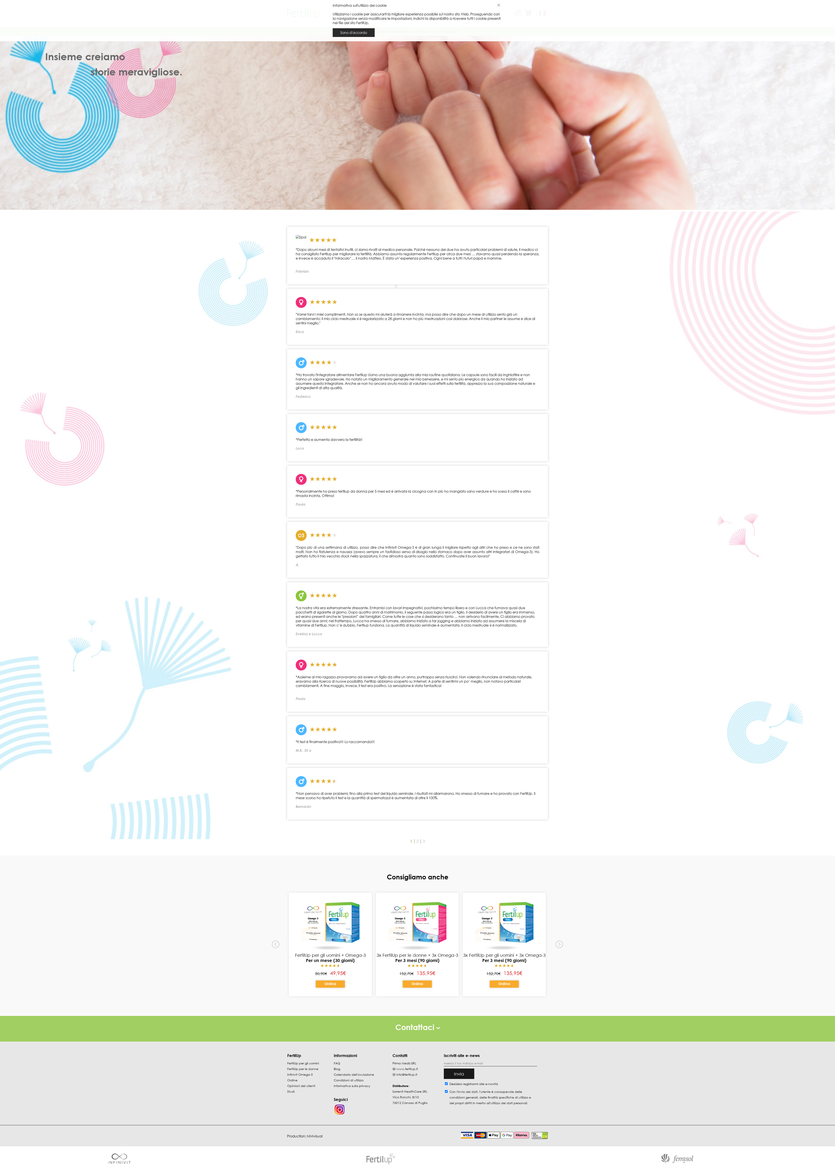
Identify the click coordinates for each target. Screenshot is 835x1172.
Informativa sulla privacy (352, 1086)
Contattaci (415, 1027)
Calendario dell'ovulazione (354, 1074)
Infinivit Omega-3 (300, 1074)
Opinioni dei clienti (301, 1086)
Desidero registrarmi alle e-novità (473, 1084)
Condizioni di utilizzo (349, 1080)
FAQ (337, 1063)
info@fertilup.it (406, 1074)
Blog (337, 1069)
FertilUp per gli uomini (303, 1063)
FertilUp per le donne (302, 1069)
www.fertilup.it (407, 1069)
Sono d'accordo (353, 32)
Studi (291, 1091)
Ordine (292, 1080)
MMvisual (314, 1136)
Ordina (330, 984)
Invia (459, 1073)
